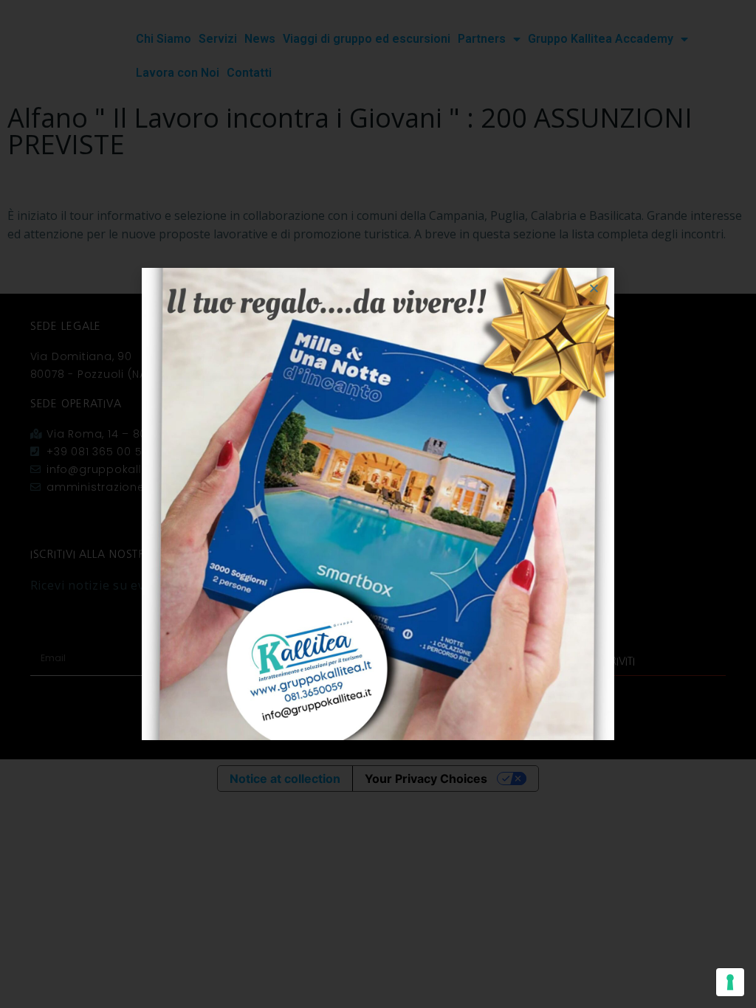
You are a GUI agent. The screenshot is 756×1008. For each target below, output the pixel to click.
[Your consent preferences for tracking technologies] (730, 982)
